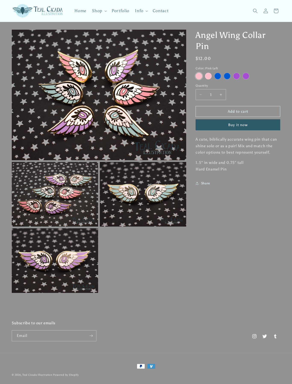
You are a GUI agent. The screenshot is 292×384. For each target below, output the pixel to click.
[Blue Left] (217, 76)
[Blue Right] (227, 76)
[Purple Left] (236, 76)
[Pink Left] (199, 76)
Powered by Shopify (65, 374)
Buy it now (238, 124)
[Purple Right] (246, 76)
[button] (99, 10)
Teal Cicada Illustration (37, 374)
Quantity (202, 85)
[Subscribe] (91, 335)
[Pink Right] (208, 76)
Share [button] (205, 183)
